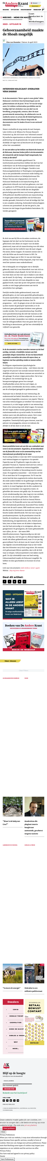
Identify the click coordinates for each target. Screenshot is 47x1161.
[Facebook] (4, 581)
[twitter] (14, 1100)
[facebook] (7, 1100)
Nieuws (6, 10)
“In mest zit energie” (11, 988)
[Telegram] (19, 581)
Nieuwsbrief (26, 10)
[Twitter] (9, 581)
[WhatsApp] (24, 581)
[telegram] (18, 1100)
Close (3, 1132)
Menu (43, 10)
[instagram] (4, 1100)
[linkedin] (11, 1100)
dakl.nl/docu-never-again (30, 568)
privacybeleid (30, 1125)
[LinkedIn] (14, 581)
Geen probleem (9, 1128)
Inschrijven (9, 1089)
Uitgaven (15, 10)
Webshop (37, 10)
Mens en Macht (22, 17)
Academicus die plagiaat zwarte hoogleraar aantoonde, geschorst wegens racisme (34, 827)
